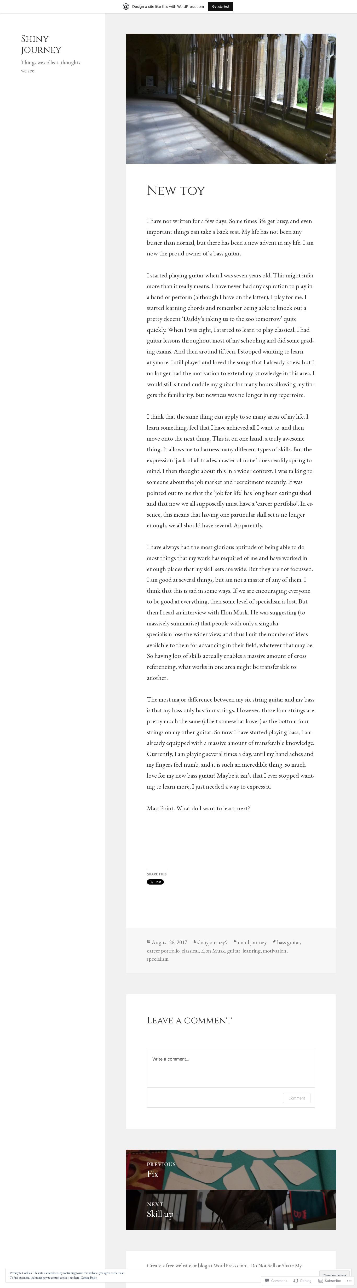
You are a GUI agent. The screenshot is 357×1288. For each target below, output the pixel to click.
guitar (233, 950)
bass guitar (288, 942)
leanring (252, 950)
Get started (220, 6)
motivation (274, 950)
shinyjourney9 (212, 942)
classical (190, 950)
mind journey (252, 942)
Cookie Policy (89, 1277)
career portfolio (163, 950)
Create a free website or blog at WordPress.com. (197, 1265)
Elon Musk (213, 950)
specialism (158, 958)
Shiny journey (41, 44)
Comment (297, 1098)
